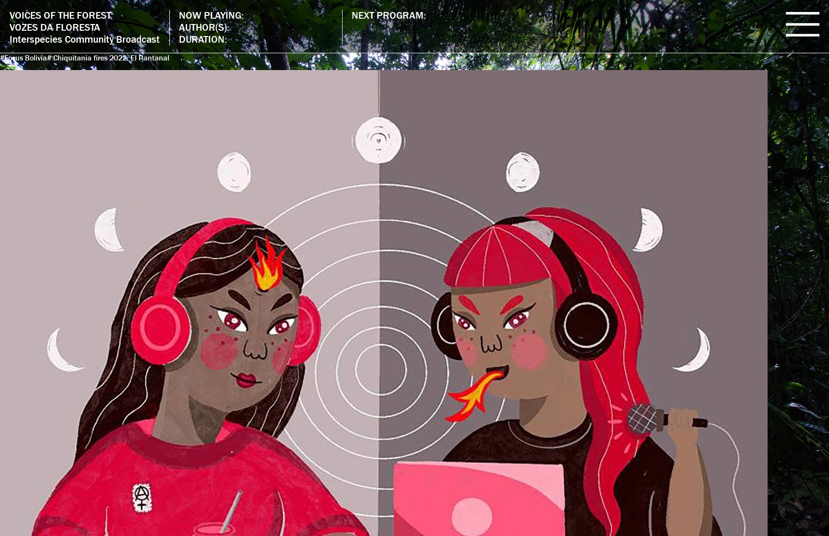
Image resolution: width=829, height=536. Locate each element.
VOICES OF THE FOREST (60, 15)
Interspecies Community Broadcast (85, 39)
